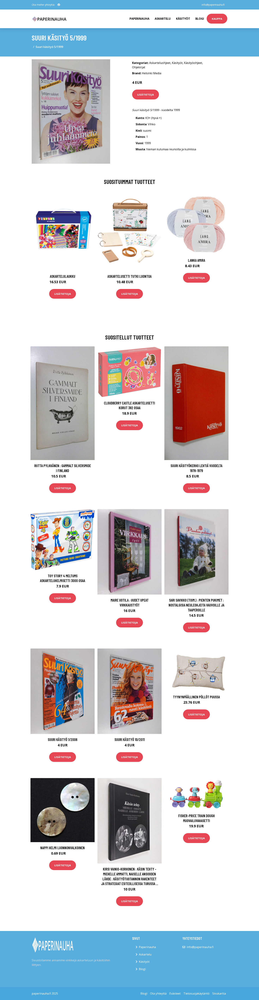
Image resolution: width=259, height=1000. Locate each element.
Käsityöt (183, 19)
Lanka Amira (196, 260)
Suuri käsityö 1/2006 (62, 739)
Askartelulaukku (62, 276)
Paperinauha (147, 947)
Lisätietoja (145, 94)
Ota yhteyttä (158, 993)
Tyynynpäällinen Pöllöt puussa (196, 697)
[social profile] (58, 4)
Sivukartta (219, 993)
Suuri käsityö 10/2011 (130, 739)
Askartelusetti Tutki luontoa (129, 276)
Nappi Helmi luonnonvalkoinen (62, 847)
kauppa (217, 18)
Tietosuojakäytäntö (196, 993)
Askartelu (163, 19)
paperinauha (139, 19)
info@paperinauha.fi (213, 4)
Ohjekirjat (138, 67)
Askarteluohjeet (159, 63)
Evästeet (175, 993)
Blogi (199, 19)
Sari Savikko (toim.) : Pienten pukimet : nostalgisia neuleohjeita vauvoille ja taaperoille (196, 605)
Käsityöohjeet (193, 63)
